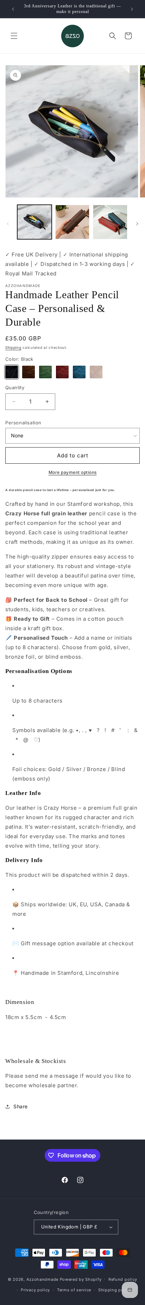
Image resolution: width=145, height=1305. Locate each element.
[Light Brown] (96, 372)
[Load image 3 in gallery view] (110, 222)
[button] (14, 36)
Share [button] (20, 1106)
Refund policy (122, 1279)
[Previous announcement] (13, 9)
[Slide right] (137, 223)
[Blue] (79, 372)
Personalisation (23, 422)
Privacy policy (35, 1289)
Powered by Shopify (81, 1279)
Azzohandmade (42, 1279)
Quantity (14, 387)
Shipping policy (114, 1289)
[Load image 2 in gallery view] (72, 222)
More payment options (73, 472)
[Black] (11, 372)
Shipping (13, 347)
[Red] (62, 372)
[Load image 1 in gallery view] (34, 222)
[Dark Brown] (28, 372)
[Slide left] (7, 223)
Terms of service (74, 1289)
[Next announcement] (132, 9)
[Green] (45, 372)
